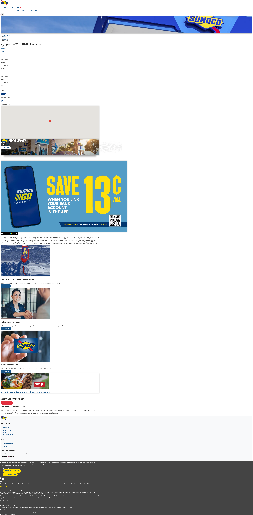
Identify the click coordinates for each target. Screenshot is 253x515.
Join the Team (6, 429)
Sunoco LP (5, 446)
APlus (4, 432)
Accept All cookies (10, 474)
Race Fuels (5, 445)
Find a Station (16, 7)
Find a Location (7, 403)
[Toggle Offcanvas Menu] (2, 14)
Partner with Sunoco (8, 443)
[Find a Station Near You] (0, 14)
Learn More (6, 147)
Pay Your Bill (6, 427)
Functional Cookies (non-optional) (8, 500)
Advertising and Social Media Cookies (9, 514)
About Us (7, 7)
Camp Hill (5, 39)
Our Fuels (10, 10)
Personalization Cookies (6, 509)
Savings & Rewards (21, 10)
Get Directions (5, 91)
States (4, 36)
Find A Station (6, 35)
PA (3, 38)
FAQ (4, 459)
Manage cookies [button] (7, 468)
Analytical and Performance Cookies (8, 505)
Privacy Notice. (87, 483)
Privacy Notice (5, 465)
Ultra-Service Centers (8, 434)
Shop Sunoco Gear (7, 436)
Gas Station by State (8, 430)
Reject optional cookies (12, 471)
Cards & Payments (34, 10)
